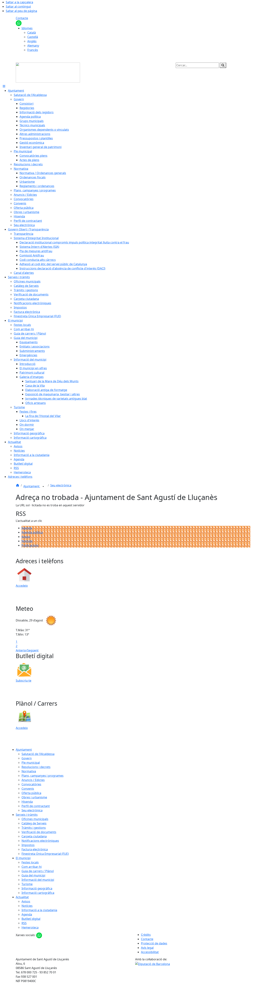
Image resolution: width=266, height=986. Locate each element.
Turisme (27, 884)
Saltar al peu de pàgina (21, 11)
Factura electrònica (35, 849)
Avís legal (147, 948)
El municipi (23, 858)
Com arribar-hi (32, 867)
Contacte (22, 18)
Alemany (33, 46)
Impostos (28, 845)
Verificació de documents (39, 832)
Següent (33, 650)
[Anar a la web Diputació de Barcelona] (152, 964)
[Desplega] (43, 486)
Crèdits (146, 935)
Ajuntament (31, 486)
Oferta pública (31, 793)
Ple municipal (31, 763)
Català (31, 33)
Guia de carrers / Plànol (38, 871)
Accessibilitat (150, 952)
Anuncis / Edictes (33, 780)
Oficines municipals (35, 819)
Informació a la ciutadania (39, 910)
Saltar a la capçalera (19, 2)
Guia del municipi (33, 875)
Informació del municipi (38, 880)
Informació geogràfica (37, 888)
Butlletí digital (31, 919)
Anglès (32, 41)
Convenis (28, 789)
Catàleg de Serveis (34, 823)
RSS (24, 923)
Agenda (27, 528)
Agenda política (32, 532)
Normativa (29, 771)
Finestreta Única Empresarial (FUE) (45, 854)
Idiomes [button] (27, 28)
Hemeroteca (30, 927)
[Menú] (4, 86)
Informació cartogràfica (38, 893)
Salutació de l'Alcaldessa (38, 754)
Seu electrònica (60, 485)
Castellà (32, 37)
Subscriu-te (23, 681)
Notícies (27, 541)
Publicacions (30, 545)
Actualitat (22, 897)
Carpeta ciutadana (34, 836)
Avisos (26, 537)
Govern (27, 758)
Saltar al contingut (18, 6)
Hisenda (27, 802)
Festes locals (30, 862)
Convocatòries (31, 784)
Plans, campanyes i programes (43, 776)
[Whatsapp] (19, 23)
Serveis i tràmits (27, 815)
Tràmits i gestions (34, 828)
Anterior (21, 650)
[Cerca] (223, 65)
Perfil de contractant (36, 806)
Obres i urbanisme (34, 797)
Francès (32, 50)
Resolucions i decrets (36, 767)
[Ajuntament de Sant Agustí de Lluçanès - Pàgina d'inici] (48, 72)
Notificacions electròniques (40, 841)
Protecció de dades (154, 943)
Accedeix (22, 586)
